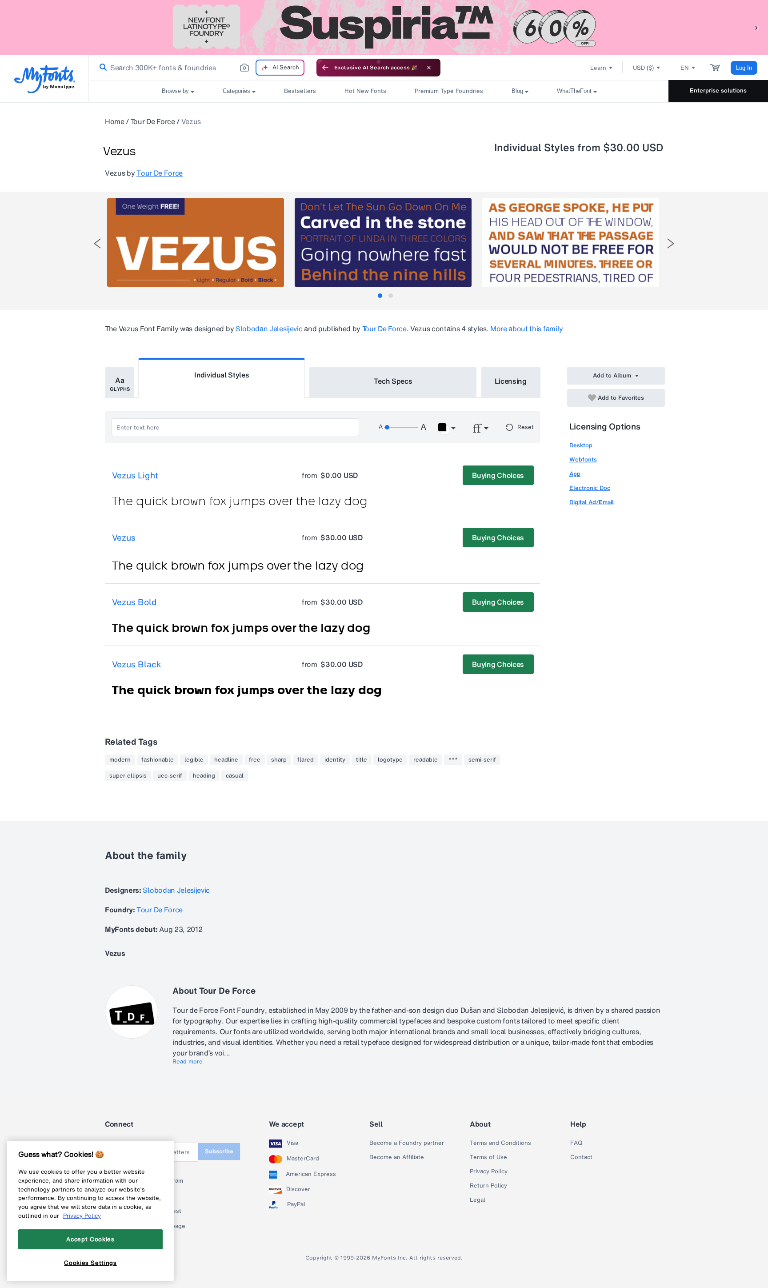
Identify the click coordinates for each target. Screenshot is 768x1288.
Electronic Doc (589, 488)
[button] (757, 27)
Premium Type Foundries (449, 91)
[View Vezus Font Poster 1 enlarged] (195, 242)
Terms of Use (488, 1157)
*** (453, 759)
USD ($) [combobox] (643, 68)
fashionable (157, 759)
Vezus (124, 538)
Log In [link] (744, 67)
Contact (581, 1157)
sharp (279, 759)
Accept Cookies (90, 1239)
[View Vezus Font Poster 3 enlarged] (570, 242)
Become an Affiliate (396, 1157)
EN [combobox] (684, 68)
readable (425, 759)
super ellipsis (128, 775)
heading (204, 775)
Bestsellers (300, 91)
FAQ (576, 1143)
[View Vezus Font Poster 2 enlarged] (383, 242)
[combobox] (199, 67)
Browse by (175, 91)
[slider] (401, 427)
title (361, 759)
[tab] (380, 295)
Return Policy (488, 1185)
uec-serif (169, 775)
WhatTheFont (574, 91)
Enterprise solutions (718, 90)
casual (235, 775)
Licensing (511, 381)
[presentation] (97, 243)
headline (226, 759)
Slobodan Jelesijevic (269, 328)
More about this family (526, 328)
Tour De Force (153, 121)
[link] (101, 67)
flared (305, 759)
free (254, 759)
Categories (236, 91)
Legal (477, 1200)
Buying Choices (498, 475)
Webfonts (583, 459)
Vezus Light (135, 475)
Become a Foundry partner (406, 1143)
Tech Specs (393, 381)
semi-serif (482, 759)
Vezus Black (136, 664)
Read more (187, 1061)
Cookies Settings (90, 1262)
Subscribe (219, 1151)
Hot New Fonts (365, 91)
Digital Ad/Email (591, 502)
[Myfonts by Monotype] (44, 79)
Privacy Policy (489, 1171)
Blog (517, 91)
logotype (390, 759)
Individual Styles (221, 374)
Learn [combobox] (598, 68)
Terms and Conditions (500, 1143)
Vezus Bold (134, 602)
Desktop (580, 445)
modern (120, 759)
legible (194, 759)
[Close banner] (429, 67)
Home (114, 121)
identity (334, 759)
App (574, 473)
